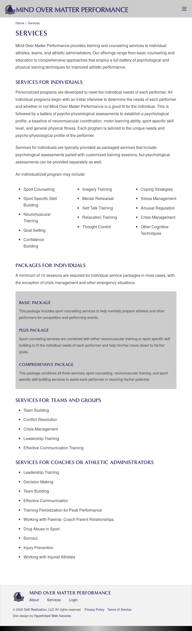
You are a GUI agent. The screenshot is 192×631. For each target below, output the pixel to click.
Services (54, 599)
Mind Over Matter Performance (70, 593)
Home (20, 23)
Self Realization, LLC (39, 609)
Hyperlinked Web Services (52, 615)
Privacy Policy (94, 609)
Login (73, 599)
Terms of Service (119, 609)
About (34, 599)
